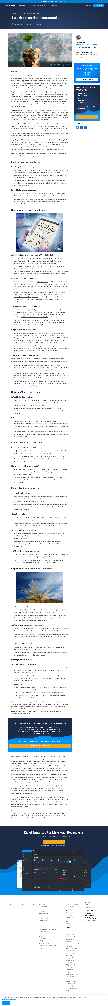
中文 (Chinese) (69, 955)
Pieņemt (6, 1003)
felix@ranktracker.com (90, 920)
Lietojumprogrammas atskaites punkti (74, 920)
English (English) (70, 929)
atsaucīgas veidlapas (60, 320)
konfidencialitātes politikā (9, 999)
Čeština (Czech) (70, 960)
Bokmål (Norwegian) (71, 993)
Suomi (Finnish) (70, 969)
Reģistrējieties (99, 5)
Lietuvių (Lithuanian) (71, 976)
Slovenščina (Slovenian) (72, 986)
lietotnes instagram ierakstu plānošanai (26, 297)
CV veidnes (44, 670)
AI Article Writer (43, 920)
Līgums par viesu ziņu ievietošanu (47, 945)
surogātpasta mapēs (20, 342)
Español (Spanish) (70, 934)
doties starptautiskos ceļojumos (54, 618)
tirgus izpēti (47, 170)
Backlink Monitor (43, 916)
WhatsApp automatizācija (33, 373)
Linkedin (28, 904)
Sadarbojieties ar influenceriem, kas (40, 541)
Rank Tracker (42, 904)
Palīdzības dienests (71, 923)
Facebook (4, 904)
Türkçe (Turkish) (70, 953)
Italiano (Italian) (70, 939)
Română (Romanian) (71, 981)
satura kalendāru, (42, 282)
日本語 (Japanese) (70, 941)
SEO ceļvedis (42, 941)
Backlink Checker (43, 913)
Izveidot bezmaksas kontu (40, 745)
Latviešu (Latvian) (70, 979)
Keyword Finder (43, 906)
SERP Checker (42, 909)
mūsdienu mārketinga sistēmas (51, 782)
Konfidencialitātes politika (72, 906)
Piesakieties (88, 5)
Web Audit (41, 911)
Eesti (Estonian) (70, 967)
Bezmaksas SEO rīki (44, 943)
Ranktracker (10, 5)
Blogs (49, 5)
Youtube (10, 904)
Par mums (87, 907)
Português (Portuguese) (72, 948)
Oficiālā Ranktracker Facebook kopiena (16, 904)
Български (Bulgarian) (72, 958)
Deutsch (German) (70, 932)
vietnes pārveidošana (31, 273)
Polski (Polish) (69, 946)
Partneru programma (44, 933)
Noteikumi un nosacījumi (72, 904)
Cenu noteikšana (41, 5)
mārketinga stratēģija (26, 78)
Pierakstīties (32, 749)
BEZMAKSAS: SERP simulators (47, 923)
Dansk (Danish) (70, 962)
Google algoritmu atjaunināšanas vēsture (49, 948)
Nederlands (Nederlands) (72, 943)
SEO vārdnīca (42, 938)
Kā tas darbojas (32, 5)
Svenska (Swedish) (70, 950)
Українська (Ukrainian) (72, 988)
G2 (33, 904)
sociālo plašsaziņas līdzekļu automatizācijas (34, 317)
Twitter (22, 904)
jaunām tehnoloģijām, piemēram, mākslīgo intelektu (47, 788)
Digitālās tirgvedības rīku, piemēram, (52, 761)
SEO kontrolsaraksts (44, 918)
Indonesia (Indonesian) (72, 974)
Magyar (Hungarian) (71, 972)
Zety (66, 668)
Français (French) (70, 936)
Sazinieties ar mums (90, 904)
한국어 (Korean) (70, 990)
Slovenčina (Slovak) (71, 983)
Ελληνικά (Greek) (70, 965)
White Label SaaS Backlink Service (47, 929)
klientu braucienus (43, 477)
